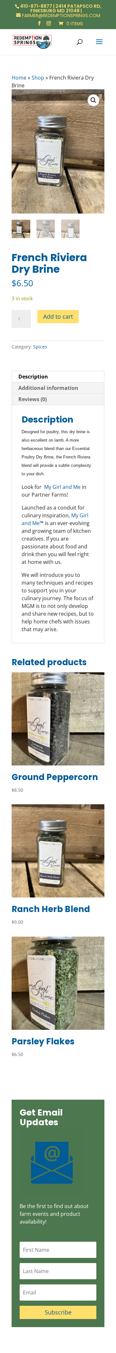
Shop (38, 77)
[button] (93, 100)
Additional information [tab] (48, 387)
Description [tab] (33, 376)
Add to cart (58, 316)
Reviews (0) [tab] (32, 399)
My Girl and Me (62, 486)
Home (19, 77)
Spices (40, 347)
